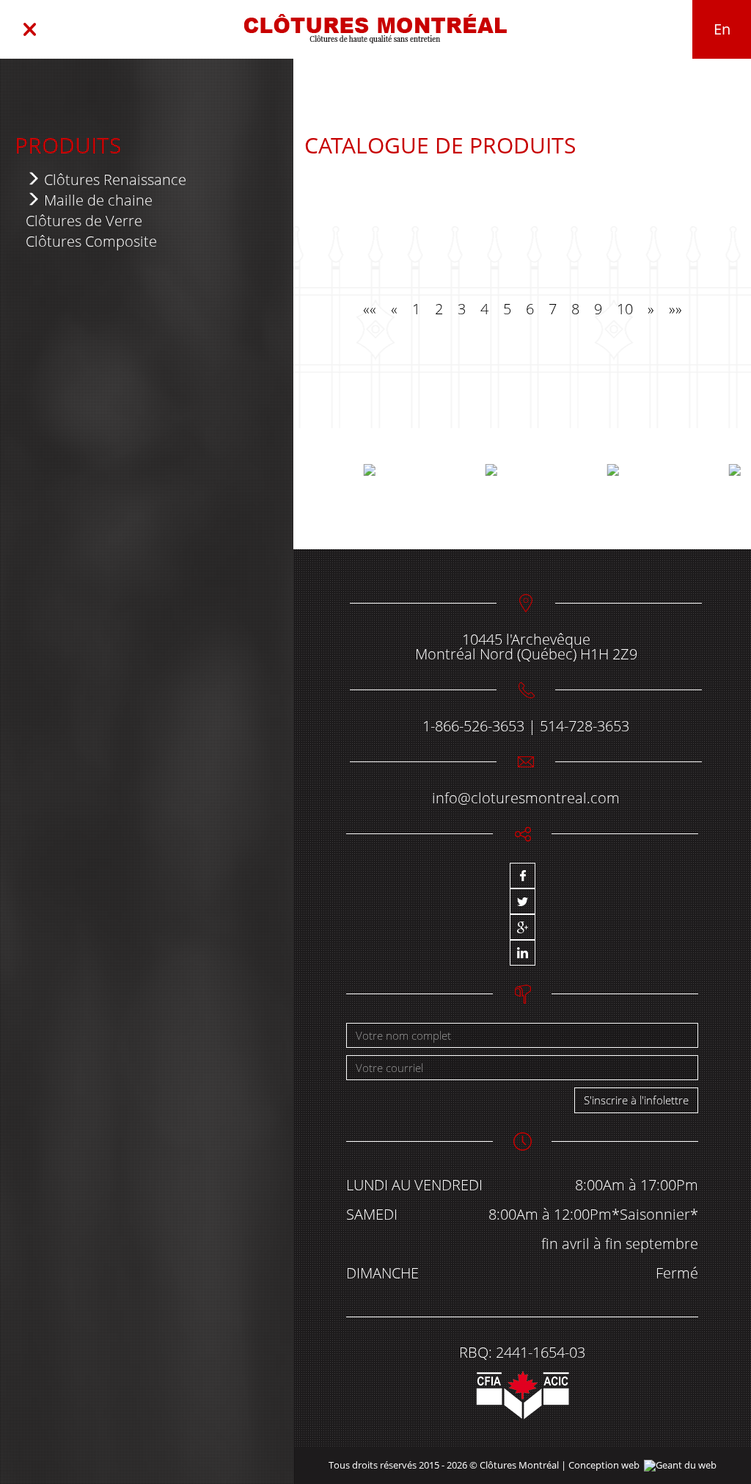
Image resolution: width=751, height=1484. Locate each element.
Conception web (604, 1465)
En (722, 29)
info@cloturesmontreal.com (526, 798)
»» (675, 309)
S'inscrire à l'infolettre (636, 1100)
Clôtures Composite (91, 241)
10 (625, 309)
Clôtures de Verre (84, 221)
